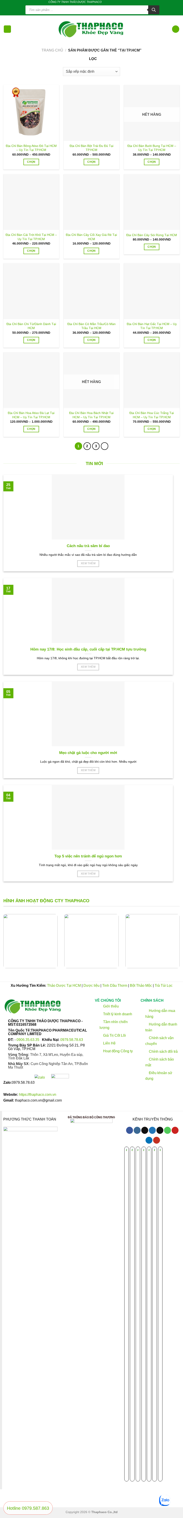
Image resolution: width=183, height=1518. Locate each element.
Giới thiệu (110, 1006)
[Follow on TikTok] (109, 2)
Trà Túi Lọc (164, 985)
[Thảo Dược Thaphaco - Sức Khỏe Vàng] (91, 29)
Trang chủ (52, 50)
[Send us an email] (118, 2)
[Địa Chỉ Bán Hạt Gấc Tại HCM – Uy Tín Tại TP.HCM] (152, 291)
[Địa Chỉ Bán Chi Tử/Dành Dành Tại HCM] (31, 291)
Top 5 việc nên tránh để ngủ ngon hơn (88, 856)
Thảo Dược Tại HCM (64, 985)
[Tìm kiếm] (153, 9)
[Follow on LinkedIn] (131, 2)
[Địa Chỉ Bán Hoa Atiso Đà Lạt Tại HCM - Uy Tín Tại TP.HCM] (31, 380)
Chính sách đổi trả (163, 1051)
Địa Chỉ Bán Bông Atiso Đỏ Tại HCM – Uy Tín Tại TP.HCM (31, 148)
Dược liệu (91, 985)
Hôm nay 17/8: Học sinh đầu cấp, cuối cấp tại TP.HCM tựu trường (88, 649)
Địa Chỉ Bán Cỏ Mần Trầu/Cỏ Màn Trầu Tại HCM (91, 326)
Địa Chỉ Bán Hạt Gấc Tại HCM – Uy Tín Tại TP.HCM (152, 326)
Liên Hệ (109, 1043)
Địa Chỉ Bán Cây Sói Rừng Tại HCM (151, 235)
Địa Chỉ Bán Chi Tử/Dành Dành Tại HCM (31, 326)
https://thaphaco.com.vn (37, 1094)
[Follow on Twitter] (113, 2)
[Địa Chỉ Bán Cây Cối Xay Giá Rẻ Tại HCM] (91, 202)
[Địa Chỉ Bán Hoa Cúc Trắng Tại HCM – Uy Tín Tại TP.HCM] (152, 380)
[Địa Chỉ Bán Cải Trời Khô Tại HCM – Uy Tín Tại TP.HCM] (31, 202)
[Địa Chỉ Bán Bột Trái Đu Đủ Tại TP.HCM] (91, 113)
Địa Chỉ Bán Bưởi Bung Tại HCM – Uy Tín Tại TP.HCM (151, 148)
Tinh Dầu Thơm (114, 985)
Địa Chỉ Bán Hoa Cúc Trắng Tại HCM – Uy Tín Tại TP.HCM (151, 415)
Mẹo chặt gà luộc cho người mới (88, 753)
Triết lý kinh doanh (117, 1014)
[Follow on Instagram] (137, 1130)
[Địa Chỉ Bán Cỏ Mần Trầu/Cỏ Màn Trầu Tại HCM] (91, 291)
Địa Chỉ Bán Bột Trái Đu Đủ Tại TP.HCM (91, 148)
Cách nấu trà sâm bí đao (88, 546)
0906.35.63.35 (28, 1039)
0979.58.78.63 (71, 1039)
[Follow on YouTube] (156, 1140)
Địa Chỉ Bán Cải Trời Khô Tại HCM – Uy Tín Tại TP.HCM (31, 237)
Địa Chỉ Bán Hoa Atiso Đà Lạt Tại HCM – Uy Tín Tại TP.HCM (31, 415)
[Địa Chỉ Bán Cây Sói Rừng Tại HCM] (152, 202)
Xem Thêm (88, 563)
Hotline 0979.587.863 (28, 1508)
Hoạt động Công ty (117, 1051)
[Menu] (7, 29)
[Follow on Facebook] (105, 2)
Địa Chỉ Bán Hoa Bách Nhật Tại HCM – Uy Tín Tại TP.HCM (91, 415)
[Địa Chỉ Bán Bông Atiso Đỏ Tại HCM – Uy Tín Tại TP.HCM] (31, 113)
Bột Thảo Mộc (141, 985)
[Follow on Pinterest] (126, 2)
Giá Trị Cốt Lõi (114, 1035)
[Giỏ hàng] (175, 29)
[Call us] (122, 2)
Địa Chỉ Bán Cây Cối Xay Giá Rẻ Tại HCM (91, 237)
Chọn (31, 162)
